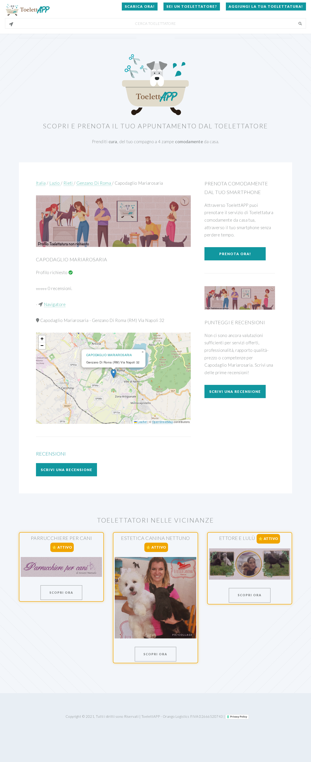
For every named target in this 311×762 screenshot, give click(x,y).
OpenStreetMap (162, 422)
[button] (113, 373)
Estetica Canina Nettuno (155, 538)
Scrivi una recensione (66, 470)
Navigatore (55, 304)
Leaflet (142, 422)
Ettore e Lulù (237, 538)
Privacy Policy (238, 716)
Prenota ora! (235, 254)
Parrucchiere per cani (61, 538)
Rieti (69, 183)
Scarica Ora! (140, 6)
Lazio (55, 183)
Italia (41, 183)
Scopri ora (61, 592)
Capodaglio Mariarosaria (139, 183)
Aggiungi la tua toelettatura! (266, 6)
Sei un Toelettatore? (191, 6)
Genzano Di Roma (94, 183)
